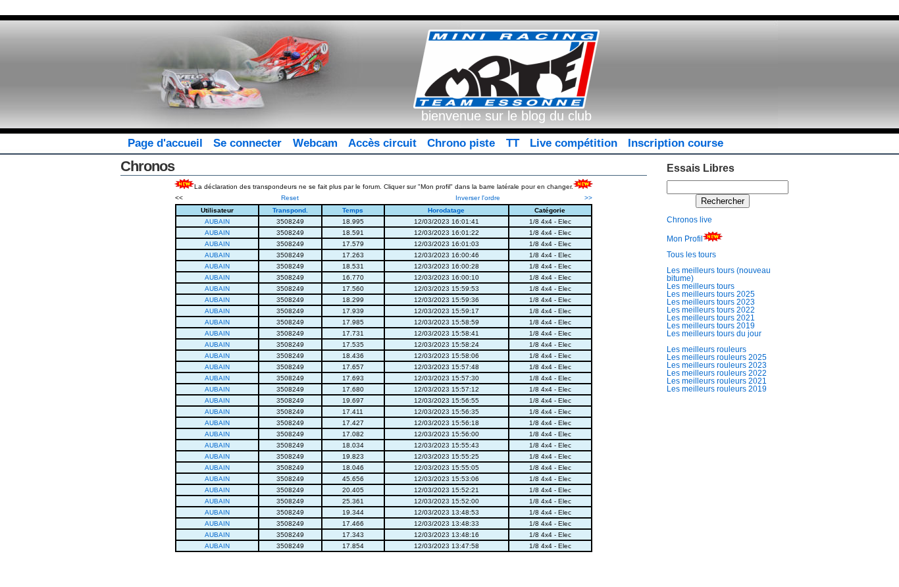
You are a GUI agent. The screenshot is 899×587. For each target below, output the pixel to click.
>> (588, 197)
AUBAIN (217, 221)
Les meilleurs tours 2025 (711, 294)
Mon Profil (685, 238)
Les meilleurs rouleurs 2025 (717, 357)
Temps (352, 210)
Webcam (315, 143)
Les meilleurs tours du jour (714, 333)
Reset (290, 197)
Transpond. (290, 210)
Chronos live (689, 219)
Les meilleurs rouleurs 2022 (717, 373)
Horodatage (446, 210)
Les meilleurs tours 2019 (711, 325)
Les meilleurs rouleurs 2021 (717, 381)
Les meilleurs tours (700, 286)
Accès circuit (382, 143)
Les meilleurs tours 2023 (711, 302)
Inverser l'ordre (477, 197)
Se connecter (247, 143)
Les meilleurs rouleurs (706, 349)
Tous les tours (691, 254)
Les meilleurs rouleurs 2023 (717, 365)
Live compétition (573, 143)
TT (512, 143)
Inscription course (675, 143)
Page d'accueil (165, 143)
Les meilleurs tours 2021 (711, 317)
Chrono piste (461, 143)
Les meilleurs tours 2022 (711, 310)
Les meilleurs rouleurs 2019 (717, 389)
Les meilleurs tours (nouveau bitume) (719, 274)
